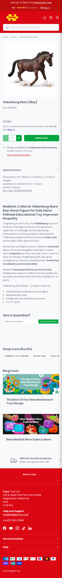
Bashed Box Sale (43, 2)
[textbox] (21, 321)
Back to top (29, 474)
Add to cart (41, 138)
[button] (31, 8)
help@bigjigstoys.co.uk (15, 514)
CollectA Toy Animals (16, 356)
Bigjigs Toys (15, 571)
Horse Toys (39, 356)
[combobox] (31, 27)
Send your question (48, 321)
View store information (18, 155)
